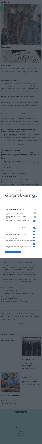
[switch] (34, 209)
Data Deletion (14, 255)
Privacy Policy (27, 255)
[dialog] (21, 222)
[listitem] (21, 207)
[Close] (40, 188)
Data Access (21, 255)
